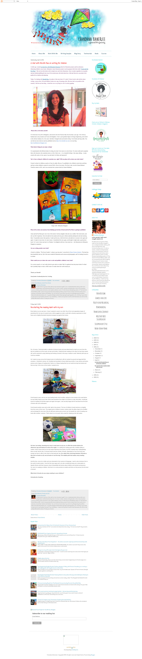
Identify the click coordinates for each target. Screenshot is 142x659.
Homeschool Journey (101, 311)
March (97, 370)
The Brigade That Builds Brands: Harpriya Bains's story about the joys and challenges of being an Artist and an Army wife (62, 575)
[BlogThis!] (64, 281)
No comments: (56, 280)
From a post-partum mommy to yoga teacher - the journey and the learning (57, 591)
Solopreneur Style (101, 323)
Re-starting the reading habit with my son (47, 307)
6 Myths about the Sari (43, 558)
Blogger (93, 655)
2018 (95, 342)
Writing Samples (66, 53)
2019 (95, 340)
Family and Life (45, 493)
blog (74, 647)
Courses (103, 53)
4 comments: (56, 491)
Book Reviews (38, 283)
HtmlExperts (74, 650)
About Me (41, 53)
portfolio (69, 647)
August (97, 358)
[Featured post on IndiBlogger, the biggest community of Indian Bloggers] (101, 199)
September (98, 355)
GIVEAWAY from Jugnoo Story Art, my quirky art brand (52, 533)
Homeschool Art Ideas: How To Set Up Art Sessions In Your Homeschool (56, 525)
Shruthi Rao (46, 79)
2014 (95, 377)
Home (33, 53)
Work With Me (53, 53)
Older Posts (85, 514)
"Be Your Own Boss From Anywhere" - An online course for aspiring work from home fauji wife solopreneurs (62, 542)
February (97, 372)
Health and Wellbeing (101, 302)
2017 (95, 344)
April (96, 360)
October (97, 353)
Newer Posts (34, 514)
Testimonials (88, 53)
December (98, 349)
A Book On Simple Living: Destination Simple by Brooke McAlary (54, 599)
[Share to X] (65, 281)
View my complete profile (98, 286)
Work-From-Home (46, 283)
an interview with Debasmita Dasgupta (50, 67)
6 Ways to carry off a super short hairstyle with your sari (52, 550)
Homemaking (101, 307)
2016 (95, 347)
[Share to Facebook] (67, 281)
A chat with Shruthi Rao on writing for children (49, 63)
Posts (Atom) (41, 517)
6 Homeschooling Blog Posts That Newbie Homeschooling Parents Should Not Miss (59, 583)
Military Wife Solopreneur (101, 318)
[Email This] (62, 281)
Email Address (36, 616)
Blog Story (77, 53)
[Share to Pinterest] (69, 281)
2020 (95, 338)
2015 (95, 375)
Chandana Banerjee (99, 235)
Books (96, 53)
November (98, 351)
